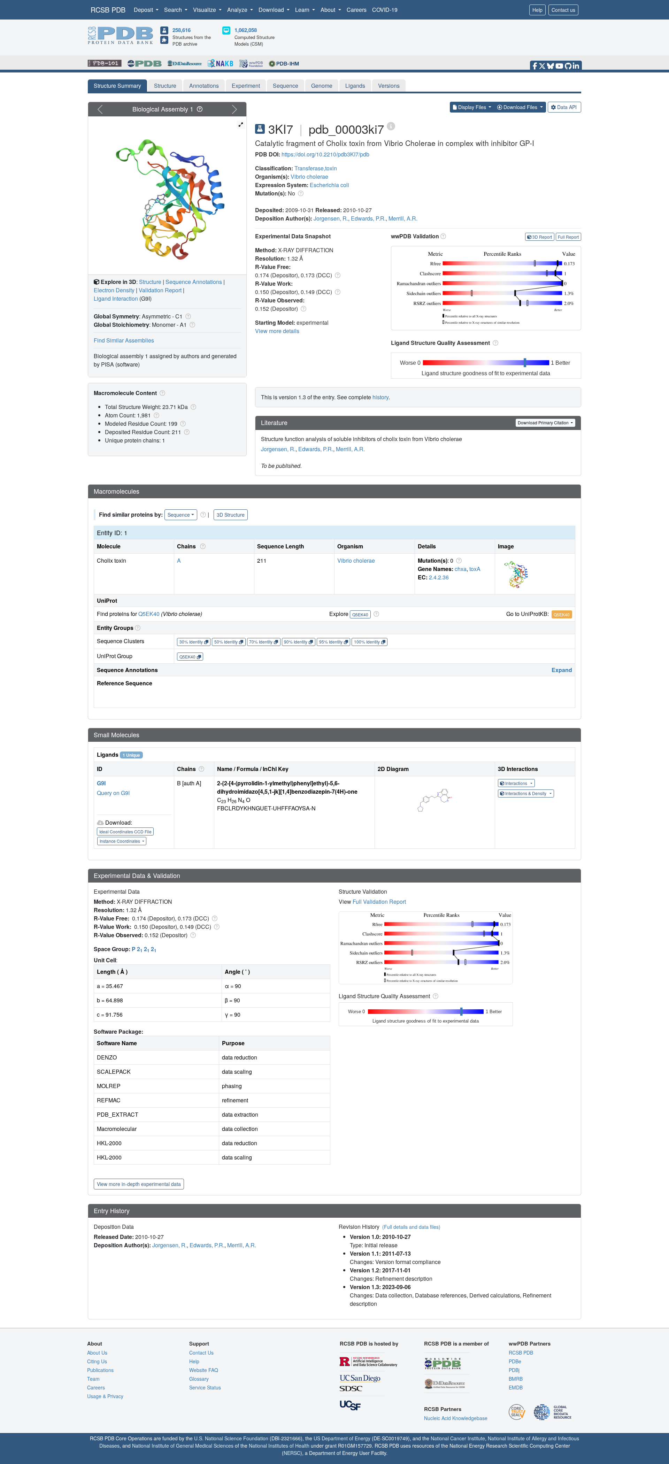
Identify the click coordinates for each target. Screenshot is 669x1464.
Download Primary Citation (544, 422)
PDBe (515, 1361)
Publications (100, 1369)
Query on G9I (113, 793)
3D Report (542, 237)
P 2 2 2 (144, 949)
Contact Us (201, 1352)
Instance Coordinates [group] (120, 841)
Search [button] (173, 10)
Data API (567, 106)
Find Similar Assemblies (124, 340)
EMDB (516, 1387)
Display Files (472, 106)
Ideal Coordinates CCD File (125, 831)
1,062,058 (245, 30)
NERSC (292, 1452)
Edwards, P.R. (368, 218)
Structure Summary (117, 86)
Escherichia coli (329, 185)
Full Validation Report (379, 901)
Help (537, 9)
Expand (562, 670)
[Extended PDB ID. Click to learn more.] (391, 126)
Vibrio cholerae (309, 176)
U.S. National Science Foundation (231, 1438)
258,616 (181, 30)
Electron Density (114, 290)
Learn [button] (303, 10)
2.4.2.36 (439, 577)
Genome (321, 86)
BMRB (516, 1378)
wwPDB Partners (530, 1343)
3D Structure (231, 514)
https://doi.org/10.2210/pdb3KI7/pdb (325, 154)
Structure (165, 86)
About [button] (329, 10)
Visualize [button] (205, 10)
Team (93, 1378)
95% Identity (331, 642)
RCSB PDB (108, 10)
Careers (357, 10)
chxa (461, 569)
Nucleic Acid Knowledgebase (455, 1418)
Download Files (520, 106)
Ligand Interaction (116, 298)
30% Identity (191, 642)
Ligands (355, 86)
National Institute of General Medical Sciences (182, 1445)
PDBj (514, 1369)
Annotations (204, 86)
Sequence (285, 86)
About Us (97, 1352)
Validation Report (160, 290)
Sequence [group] (179, 514)
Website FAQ (203, 1369)
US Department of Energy (342, 1438)
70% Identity (260, 642)
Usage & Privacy (105, 1396)
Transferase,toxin (315, 168)
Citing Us (97, 1361)
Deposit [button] (144, 10)
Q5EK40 (149, 614)
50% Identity (226, 642)
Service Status (205, 1387)
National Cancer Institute (458, 1438)
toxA (474, 569)
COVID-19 (385, 10)
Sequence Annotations (194, 282)
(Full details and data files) (411, 1226)
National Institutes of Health (279, 1445)
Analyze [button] (238, 10)
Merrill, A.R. (403, 218)
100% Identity (367, 642)
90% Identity (295, 642)
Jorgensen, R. (331, 218)
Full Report (568, 237)
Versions (389, 86)
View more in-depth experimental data (139, 1183)
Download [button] (272, 10)
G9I (101, 783)
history (380, 397)
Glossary (199, 1378)
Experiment (246, 86)
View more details (277, 331)
